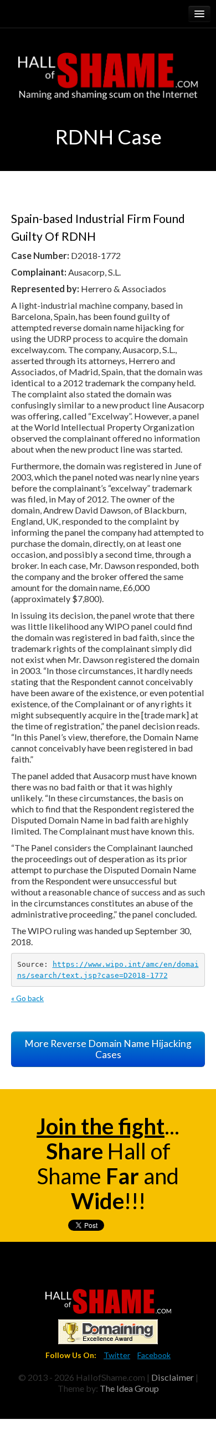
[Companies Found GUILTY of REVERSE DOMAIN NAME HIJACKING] (108, 1300)
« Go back (27, 998)
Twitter (117, 1355)
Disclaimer (172, 1377)
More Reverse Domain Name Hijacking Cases (108, 1049)
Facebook (154, 1355)
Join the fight (100, 1126)
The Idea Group (129, 1388)
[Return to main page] (108, 66)
